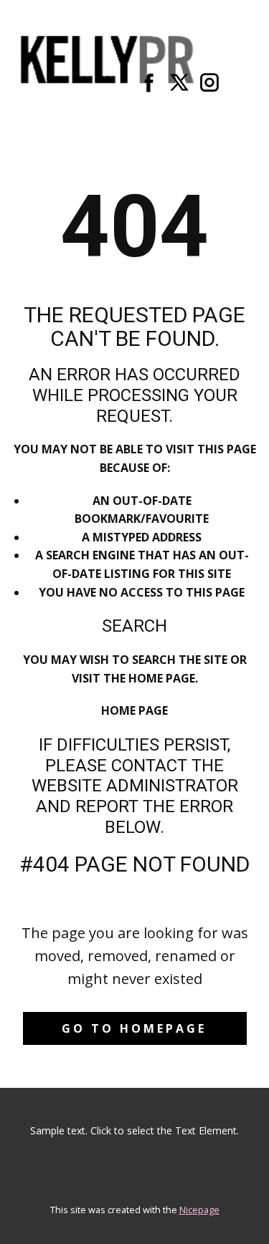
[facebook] (149, 82)
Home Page (134, 710)
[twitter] (179, 82)
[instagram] (209, 82)
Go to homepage (134, 1028)
